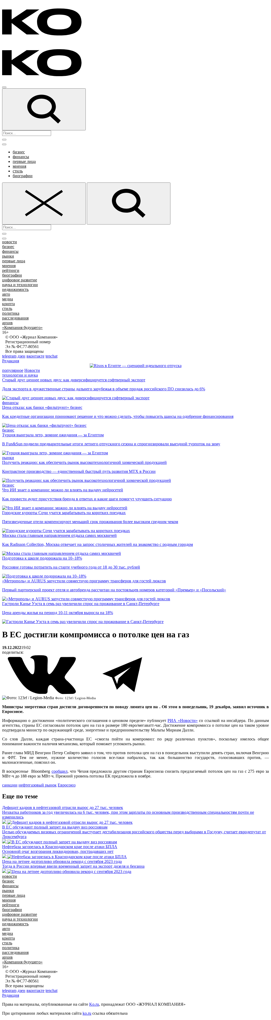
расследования (15, 318)
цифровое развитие (19, 280)
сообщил (59, 771)
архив (7, 323)
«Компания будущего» (22, 327)
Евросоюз (66, 785)
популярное (12, 370)
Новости (32, 370)
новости (9, 242)
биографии (23, 175)
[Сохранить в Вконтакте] (42, 693)
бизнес (19, 152)
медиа (7, 299)
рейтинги (10, 270)
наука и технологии (20, 284)
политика (10, 313)
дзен (21, 356)
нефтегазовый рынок (38, 785)
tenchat (51, 356)
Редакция (10, 361)
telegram (9, 356)
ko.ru (87, 1013)
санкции (9, 785)
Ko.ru (94, 1004)
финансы (21, 156)
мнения (19, 166)
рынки (8, 256)
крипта (8, 303)
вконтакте (35, 356)
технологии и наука (20, 375)
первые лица (24, 161)
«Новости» (188, 720)
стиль (18, 171)
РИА (173, 720)
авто (6, 294)
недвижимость (15, 289)
